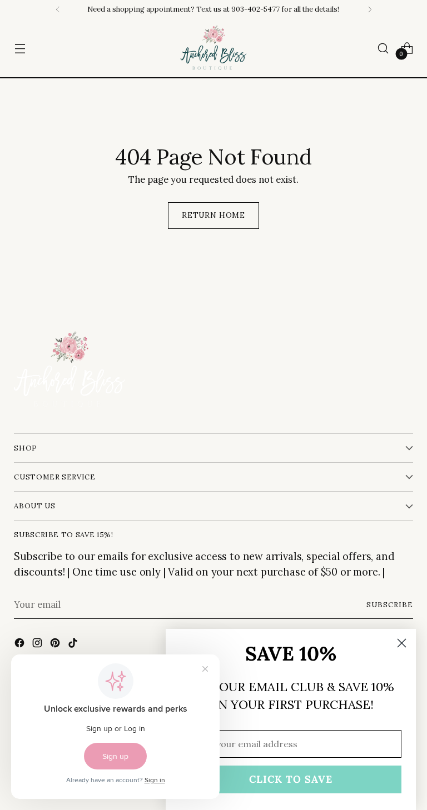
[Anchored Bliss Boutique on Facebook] (20, 644)
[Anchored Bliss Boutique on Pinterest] (56, 644)
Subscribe (389, 604)
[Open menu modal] (19, 48)
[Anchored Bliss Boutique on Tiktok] (74, 644)
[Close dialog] (401, 643)
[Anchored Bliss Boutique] (213, 48)
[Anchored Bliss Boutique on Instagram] (38, 644)
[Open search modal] (383, 48)
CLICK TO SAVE (290, 779)
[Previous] (58, 9)
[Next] (370, 9)
